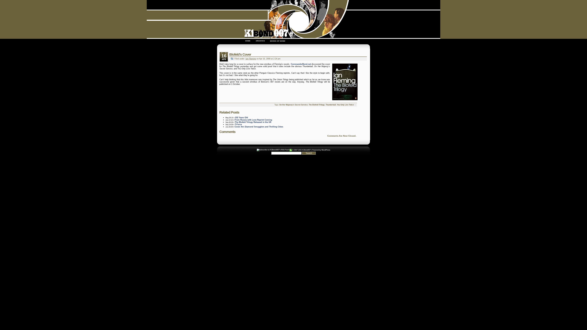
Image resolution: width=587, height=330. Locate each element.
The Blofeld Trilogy (317, 105)
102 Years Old (241, 117)
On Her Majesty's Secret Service (293, 105)
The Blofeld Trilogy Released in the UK (253, 122)
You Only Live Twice (345, 105)
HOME (248, 41)
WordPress (325, 150)
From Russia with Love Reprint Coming (253, 120)
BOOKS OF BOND (277, 41)
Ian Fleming (251, 59)
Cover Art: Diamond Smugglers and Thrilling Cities (259, 127)
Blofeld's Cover (240, 54)
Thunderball (331, 105)
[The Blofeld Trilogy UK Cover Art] (344, 82)
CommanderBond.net (301, 64)
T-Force (238, 124)
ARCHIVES (260, 41)
